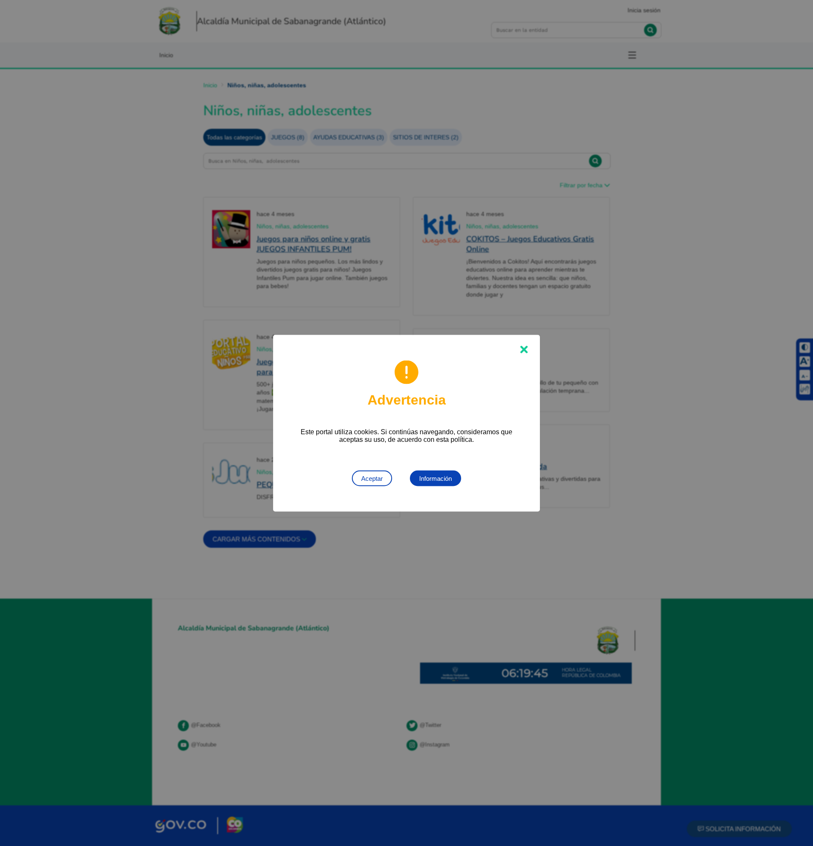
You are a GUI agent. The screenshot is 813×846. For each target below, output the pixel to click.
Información (435, 478)
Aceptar (372, 478)
